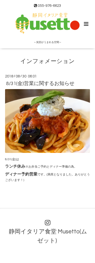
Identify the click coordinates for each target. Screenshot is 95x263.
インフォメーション (47, 61)
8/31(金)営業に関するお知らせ (40, 83)
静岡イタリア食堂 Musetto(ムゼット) (48, 236)
